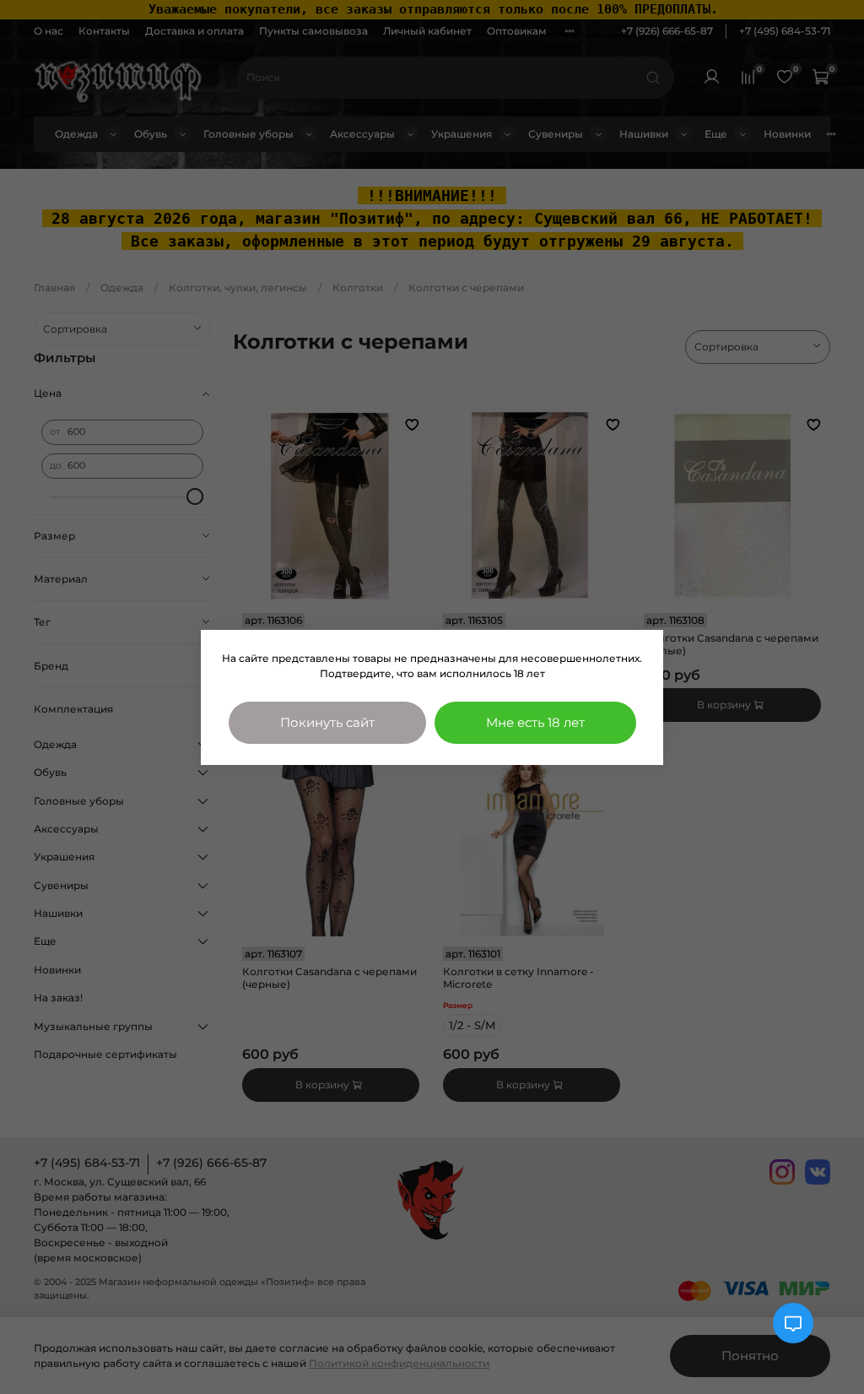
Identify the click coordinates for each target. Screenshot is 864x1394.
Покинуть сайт (327, 722)
